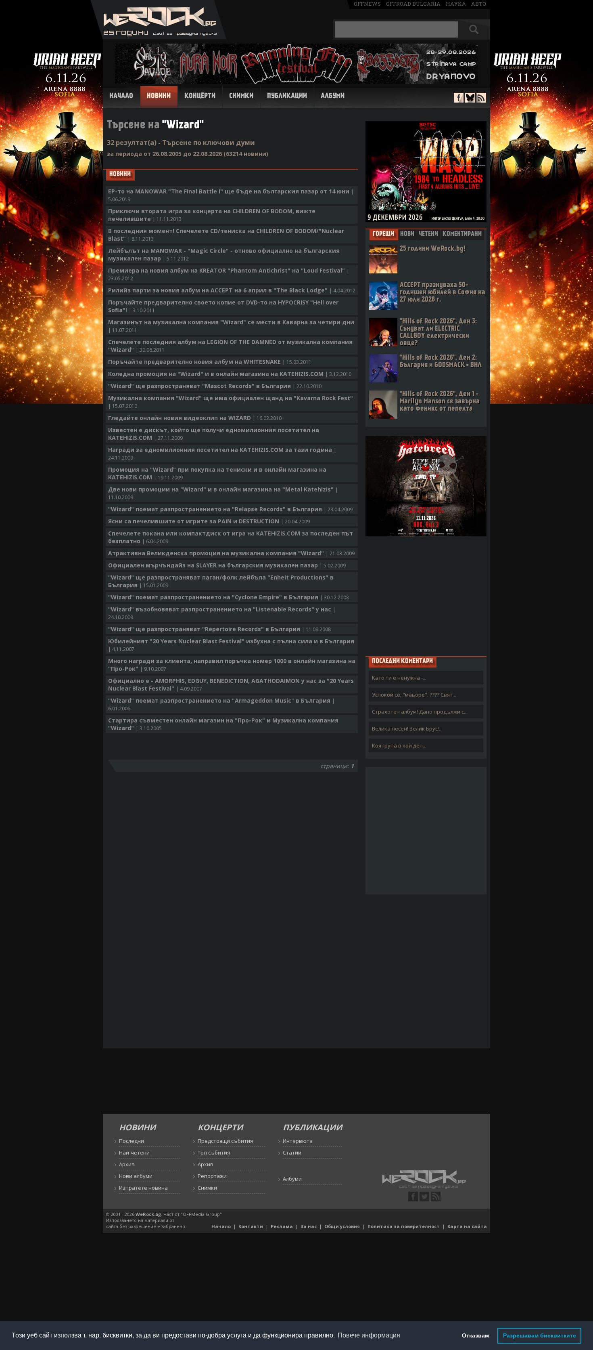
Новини (159, 96)
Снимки (241, 96)
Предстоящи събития (225, 1140)
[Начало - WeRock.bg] (158, 37)
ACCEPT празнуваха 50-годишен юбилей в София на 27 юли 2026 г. (442, 292)
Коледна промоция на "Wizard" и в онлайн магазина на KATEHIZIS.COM (229, 374)
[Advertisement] (426, 596)
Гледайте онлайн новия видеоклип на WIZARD (195, 418)
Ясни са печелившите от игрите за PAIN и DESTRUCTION (209, 521)
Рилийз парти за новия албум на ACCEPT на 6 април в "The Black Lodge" (231, 290)
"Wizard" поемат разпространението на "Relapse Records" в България (230, 509)
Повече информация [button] (369, 1335)
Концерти (199, 96)
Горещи (383, 234)
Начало (121, 96)
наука (456, 3)
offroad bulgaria (413, 3)
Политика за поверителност (403, 1226)
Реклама (282, 1226)
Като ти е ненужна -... (399, 677)
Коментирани (462, 234)
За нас (309, 1226)
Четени (428, 234)
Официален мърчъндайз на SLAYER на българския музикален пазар (227, 565)
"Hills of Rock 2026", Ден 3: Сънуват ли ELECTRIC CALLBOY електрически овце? (438, 332)
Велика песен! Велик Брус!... (407, 728)
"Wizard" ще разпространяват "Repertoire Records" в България (219, 629)
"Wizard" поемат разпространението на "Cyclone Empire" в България (228, 597)
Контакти (250, 1226)
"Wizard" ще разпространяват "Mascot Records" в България (215, 386)
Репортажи (212, 1176)
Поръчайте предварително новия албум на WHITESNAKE (209, 361)
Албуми (333, 96)
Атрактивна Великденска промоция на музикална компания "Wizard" (231, 553)
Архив (127, 1164)
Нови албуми (135, 1176)
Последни (131, 1140)
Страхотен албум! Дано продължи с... (420, 711)
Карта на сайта (467, 1226)
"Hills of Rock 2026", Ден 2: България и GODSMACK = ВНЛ (441, 362)
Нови (407, 234)
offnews (367, 3)
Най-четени (134, 1152)
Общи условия (342, 1226)
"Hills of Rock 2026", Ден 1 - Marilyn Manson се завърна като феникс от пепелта (440, 401)
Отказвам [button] (475, 1335)
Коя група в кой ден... (399, 745)
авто (478, 3)
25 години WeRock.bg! (432, 249)
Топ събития (214, 1152)
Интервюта (298, 1140)
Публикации (287, 96)
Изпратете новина (143, 1187)
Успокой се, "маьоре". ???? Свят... (414, 694)
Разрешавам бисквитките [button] (539, 1335)
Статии (292, 1152)
